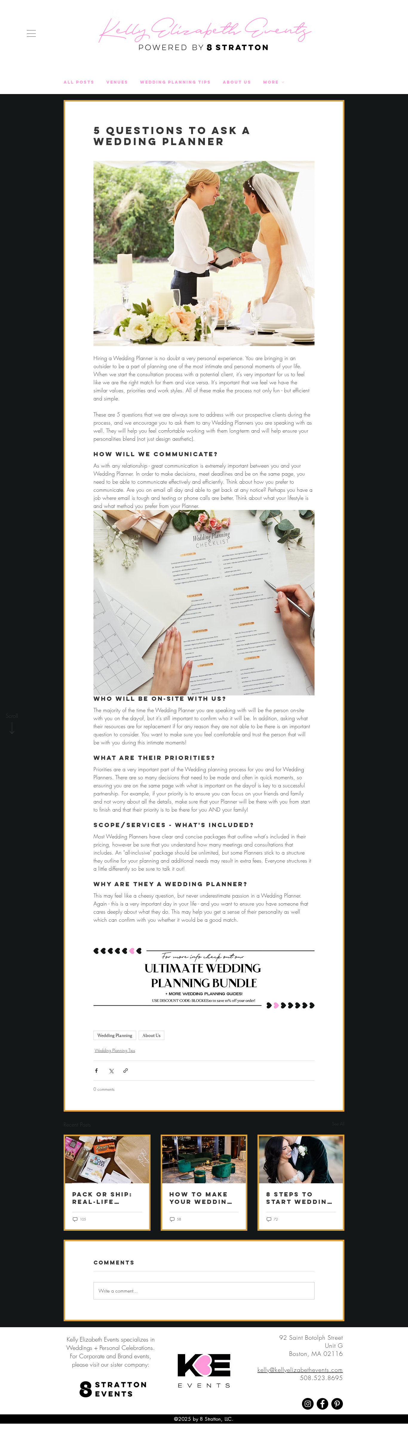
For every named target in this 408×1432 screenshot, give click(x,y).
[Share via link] (125, 1070)
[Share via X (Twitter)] (111, 1070)
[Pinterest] (337, 1404)
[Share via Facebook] (96, 1070)
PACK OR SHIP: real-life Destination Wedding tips (102, 1197)
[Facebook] (322, 1404)
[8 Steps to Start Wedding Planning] (301, 1159)
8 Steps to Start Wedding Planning (299, 1197)
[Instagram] (308, 1404)
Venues (117, 82)
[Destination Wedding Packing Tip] (107, 1159)
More (271, 82)
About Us (237, 82)
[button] (31, 33)
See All (338, 1124)
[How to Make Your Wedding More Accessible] (204, 1159)
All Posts (79, 82)
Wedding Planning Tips (175, 82)
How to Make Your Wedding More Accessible (201, 1197)
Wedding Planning (114, 1035)
